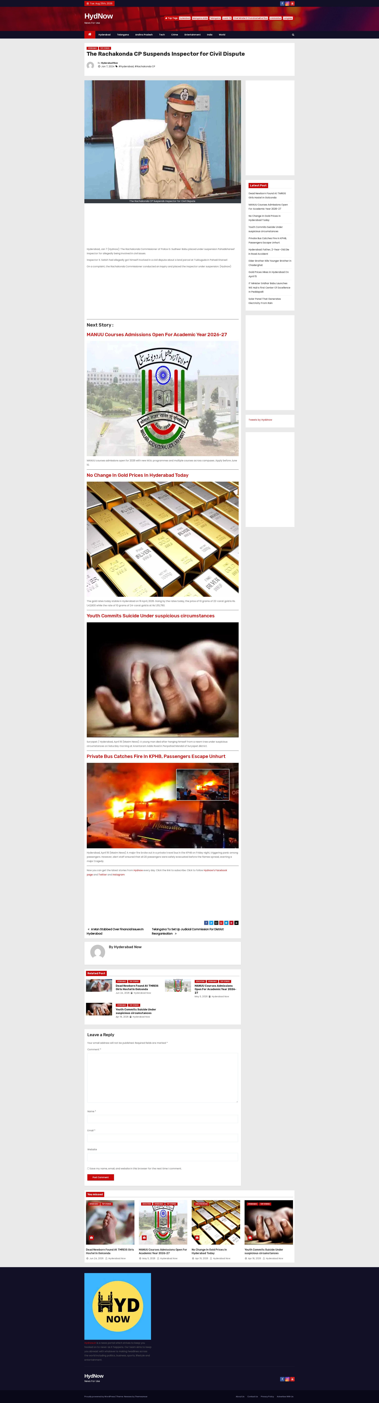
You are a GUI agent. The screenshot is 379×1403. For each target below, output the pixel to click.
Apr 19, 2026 (201, 1258)
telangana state (200, 18)
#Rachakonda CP (145, 66)
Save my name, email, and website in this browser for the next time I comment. (136, 1168)
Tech (162, 34)
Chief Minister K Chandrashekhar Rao (250, 18)
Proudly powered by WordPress (99, 1396)
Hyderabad (105, 34)
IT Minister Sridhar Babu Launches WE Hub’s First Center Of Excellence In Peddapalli (269, 287)
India (209, 34)
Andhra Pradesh (144, 34)
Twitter (102, 874)
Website (92, 1149)
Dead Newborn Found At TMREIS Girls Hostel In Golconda (137, 987)
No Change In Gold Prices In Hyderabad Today (137, 475)
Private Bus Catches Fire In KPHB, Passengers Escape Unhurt (156, 756)
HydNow (98, 16)
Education (200, 981)
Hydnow (138, 870)
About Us (240, 1396)
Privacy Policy (267, 1396)
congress (288, 18)
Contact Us (252, 1396)
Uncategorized (201, 1204)
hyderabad (185, 18)
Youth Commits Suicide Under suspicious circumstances (151, 616)
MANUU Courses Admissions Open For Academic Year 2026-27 (157, 334)
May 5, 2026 (201, 996)
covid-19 (227, 18)
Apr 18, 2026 (122, 1016)
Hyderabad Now (109, 63)
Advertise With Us (285, 1396)
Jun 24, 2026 (123, 992)
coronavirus (275, 18)
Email (91, 1130)
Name (91, 1111)
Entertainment (193, 34)
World (222, 34)
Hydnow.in (90, 1343)
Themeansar (141, 1396)
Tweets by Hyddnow (260, 419)
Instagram (119, 874)
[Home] (89, 35)
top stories (105, 48)
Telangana (215, 18)
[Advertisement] (163, 226)
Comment (94, 1049)
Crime (174, 34)
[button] (293, 34)
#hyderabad (126, 66)
